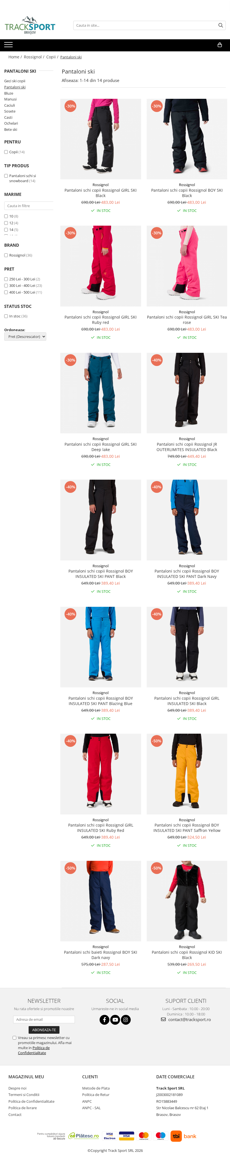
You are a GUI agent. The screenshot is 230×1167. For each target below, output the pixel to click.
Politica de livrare (22, 1107)
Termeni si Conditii (23, 1094)
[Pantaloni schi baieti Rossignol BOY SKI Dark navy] (100, 901)
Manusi (10, 99)
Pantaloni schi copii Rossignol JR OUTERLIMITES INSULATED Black (187, 446)
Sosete (9, 111)
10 (11, 216)
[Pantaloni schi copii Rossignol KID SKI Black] (187, 901)
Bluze (8, 93)
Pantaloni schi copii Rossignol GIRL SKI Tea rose (187, 319)
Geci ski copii (14, 80)
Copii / (52, 57)
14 (11, 229)
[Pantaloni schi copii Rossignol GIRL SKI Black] (100, 139)
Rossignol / (34, 57)
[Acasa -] (32, 25)
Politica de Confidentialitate (34, 1050)
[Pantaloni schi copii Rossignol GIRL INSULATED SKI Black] (187, 647)
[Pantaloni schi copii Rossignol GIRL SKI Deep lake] (100, 393)
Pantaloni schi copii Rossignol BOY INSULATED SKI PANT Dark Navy (187, 573)
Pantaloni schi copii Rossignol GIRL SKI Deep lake (101, 446)
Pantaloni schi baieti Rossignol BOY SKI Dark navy (100, 954)
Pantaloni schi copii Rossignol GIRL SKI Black (101, 192)
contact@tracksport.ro (189, 1019)
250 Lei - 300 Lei (22, 279)
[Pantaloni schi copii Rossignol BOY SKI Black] (187, 139)
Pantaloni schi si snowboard (22, 178)
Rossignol (17, 255)
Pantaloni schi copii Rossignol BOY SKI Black (187, 192)
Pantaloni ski (15, 87)
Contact (15, 1114)
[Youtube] (115, 1020)
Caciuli (9, 105)
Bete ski (10, 129)
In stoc (14, 316)
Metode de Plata (96, 1088)
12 (11, 222)
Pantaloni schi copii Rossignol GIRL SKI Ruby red (101, 319)
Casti (8, 117)
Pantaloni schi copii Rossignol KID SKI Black (187, 954)
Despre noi (17, 1088)
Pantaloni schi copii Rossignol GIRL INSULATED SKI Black (186, 700)
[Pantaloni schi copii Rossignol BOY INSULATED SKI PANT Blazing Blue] (100, 647)
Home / (15, 57)
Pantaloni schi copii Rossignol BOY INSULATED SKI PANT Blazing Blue (100, 700)
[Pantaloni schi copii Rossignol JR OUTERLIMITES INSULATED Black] (187, 393)
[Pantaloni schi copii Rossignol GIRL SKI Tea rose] (187, 266)
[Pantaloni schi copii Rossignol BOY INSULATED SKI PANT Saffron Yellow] (187, 774)
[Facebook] (104, 1020)
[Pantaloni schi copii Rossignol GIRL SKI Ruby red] (100, 266)
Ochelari (11, 123)
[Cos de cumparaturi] (220, 45)
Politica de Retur (95, 1094)
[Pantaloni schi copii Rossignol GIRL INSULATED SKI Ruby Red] (100, 774)
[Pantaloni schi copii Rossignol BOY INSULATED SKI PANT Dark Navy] (187, 520)
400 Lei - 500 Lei (22, 292)
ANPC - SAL (91, 1107)
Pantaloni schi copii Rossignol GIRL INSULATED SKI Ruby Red (100, 827)
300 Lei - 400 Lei (22, 285)
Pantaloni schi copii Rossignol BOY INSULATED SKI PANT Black (100, 573)
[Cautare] (221, 25)
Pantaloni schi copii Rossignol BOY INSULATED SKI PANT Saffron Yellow (186, 827)
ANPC (87, 1101)
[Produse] (9, 46)
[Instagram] (126, 1020)
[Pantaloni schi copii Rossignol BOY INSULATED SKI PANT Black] (100, 520)
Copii (13, 151)
